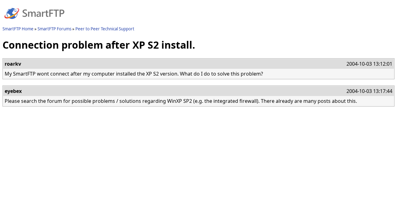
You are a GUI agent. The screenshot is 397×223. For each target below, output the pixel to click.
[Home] (34, 22)
